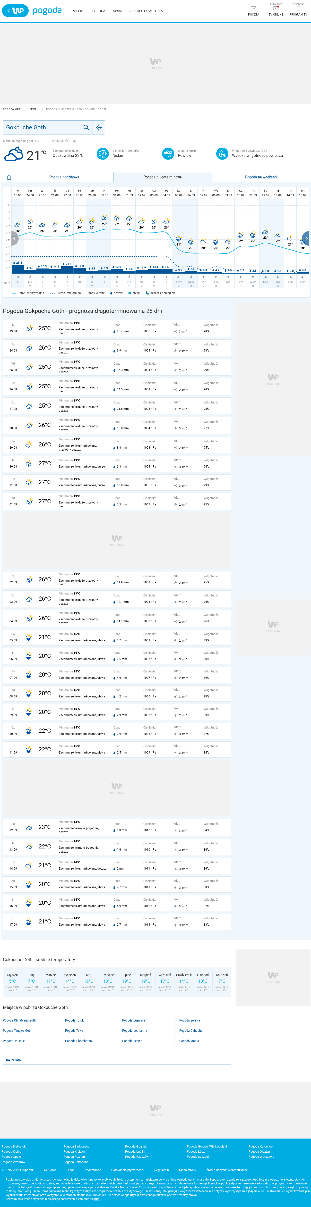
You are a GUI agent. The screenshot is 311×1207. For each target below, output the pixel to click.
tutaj (97, 1199)
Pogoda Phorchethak (79, 1041)
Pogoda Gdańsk (136, 1146)
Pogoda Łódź (196, 1151)
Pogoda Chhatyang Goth (19, 1020)
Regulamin (161, 1170)
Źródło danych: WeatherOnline (227, 1170)
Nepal (34, 109)
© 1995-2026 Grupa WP (18, 1170)
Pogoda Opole (11, 1156)
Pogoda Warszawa (261, 1156)
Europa (98, 11)
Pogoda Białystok (14, 1146)
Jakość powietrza (146, 11)
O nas (71, 1170)
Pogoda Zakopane (75, 1162)
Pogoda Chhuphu (191, 1030)
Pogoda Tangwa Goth (17, 1030)
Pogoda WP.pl (13, 109)
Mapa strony (187, 1170)
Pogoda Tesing (132, 1041)
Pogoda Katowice (261, 1146)
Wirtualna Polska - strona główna (15, 10)
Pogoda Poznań (74, 1156)
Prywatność (93, 1170)
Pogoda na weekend (261, 177)
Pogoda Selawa (189, 1020)
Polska (78, 11)
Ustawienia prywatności (127, 1170)
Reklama (50, 1170)
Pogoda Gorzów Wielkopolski (207, 1146)
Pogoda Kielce (11, 1151)
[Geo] (99, 127)
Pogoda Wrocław (13, 1162)
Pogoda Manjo (189, 1041)
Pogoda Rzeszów (137, 1156)
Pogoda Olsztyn (259, 1151)
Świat (118, 11)
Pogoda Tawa (74, 1030)
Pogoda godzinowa (64, 177)
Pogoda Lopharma (134, 1030)
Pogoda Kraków (74, 1151)
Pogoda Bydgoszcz (76, 1146)
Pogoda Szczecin (198, 1156)
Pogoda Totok (74, 1020)
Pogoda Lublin (135, 1151)
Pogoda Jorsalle (14, 1041)
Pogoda (47, 11)
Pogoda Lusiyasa (133, 1020)
